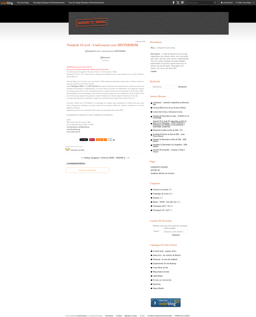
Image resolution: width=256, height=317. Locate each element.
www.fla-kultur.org (73, 129)
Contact (154, 71)
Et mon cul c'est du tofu (162, 280)
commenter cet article (77, 150)
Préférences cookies (182, 316)
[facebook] (173, 2)
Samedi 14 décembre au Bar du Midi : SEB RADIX (169, 140)
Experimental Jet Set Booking (164, 263)
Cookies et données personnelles (160, 316)
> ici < (89, 122)
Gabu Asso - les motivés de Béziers (167, 255)
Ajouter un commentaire (87, 170)
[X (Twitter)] (178, 2)
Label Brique (158, 276)
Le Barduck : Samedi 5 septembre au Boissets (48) (171, 103)
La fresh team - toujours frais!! (164, 251)
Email (156, 231)
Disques (156, 198)
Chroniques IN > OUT (161, 210)
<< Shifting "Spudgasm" (90, 158)
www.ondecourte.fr (73, 132)
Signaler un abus (131, 316)
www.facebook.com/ (78, 127)
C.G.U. (142, 316)
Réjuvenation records (161, 272)
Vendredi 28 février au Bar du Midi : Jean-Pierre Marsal (169, 135)
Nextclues (157, 284)
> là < (92, 125)
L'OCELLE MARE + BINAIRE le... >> (115, 158)
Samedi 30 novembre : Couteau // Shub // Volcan (169, 151)
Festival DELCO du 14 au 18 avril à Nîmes (169, 108)
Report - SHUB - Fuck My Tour (165, 202)
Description (156, 54)
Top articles (109, 316)
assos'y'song (81, 316)
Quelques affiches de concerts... (163, 173)
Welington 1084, (77, 86)
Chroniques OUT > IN (161, 206)
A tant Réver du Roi (160, 268)
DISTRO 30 (155, 170)
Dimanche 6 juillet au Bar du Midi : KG (168, 130)
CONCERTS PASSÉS (159, 167)
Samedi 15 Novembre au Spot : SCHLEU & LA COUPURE (171, 117)
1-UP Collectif (92, 86)
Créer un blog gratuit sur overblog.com (166, 302)
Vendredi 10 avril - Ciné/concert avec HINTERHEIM (102, 45)
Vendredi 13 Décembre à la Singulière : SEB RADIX (170, 146)
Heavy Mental (158, 288)
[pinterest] (182, 2)
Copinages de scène (161, 194)
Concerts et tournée (160, 190)
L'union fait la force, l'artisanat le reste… (168, 112)
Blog (153, 48)
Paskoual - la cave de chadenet (165, 259)
